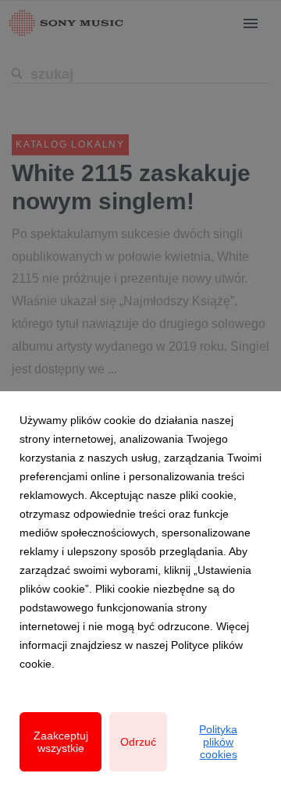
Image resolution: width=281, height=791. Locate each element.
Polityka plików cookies (218, 742)
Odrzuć (138, 742)
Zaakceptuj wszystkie (61, 741)
